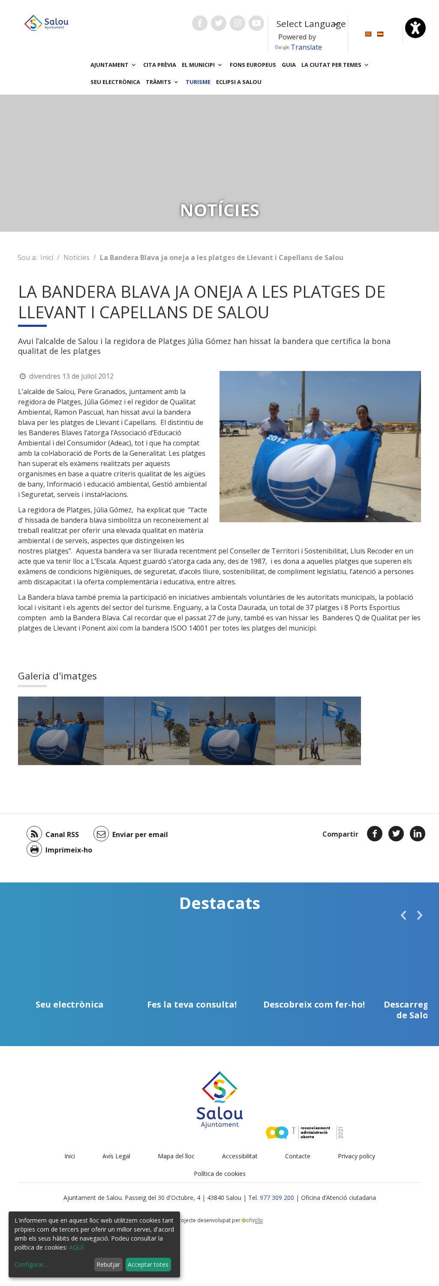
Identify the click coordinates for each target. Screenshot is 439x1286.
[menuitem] (368, 33)
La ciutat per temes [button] (332, 65)
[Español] (380, 33)
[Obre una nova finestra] (199, 23)
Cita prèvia (159, 65)
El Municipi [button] (199, 65)
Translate (306, 47)
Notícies (76, 257)
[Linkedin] (417, 833)
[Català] (368, 33)
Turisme (198, 82)
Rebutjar (108, 1264)
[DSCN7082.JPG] (146, 731)
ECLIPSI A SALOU (239, 82)
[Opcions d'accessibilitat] (415, 28)
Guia (289, 65)
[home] (46, 22)
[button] (403, 915)
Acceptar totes (148, 1264)
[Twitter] (396, 833)
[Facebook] (374, 833)
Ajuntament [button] (110, 65)
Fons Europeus (253, 65)
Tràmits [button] (159, 82)
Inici (46, 257)
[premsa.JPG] (61, 731)
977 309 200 (277, 1197)
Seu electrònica (115, 82)
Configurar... (31, 1264)
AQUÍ (76, 1247)
